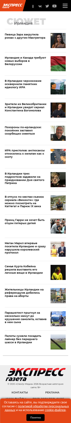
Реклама (52, 392)
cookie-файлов (55, 410)
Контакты (20, 392)
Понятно (35, 417)
